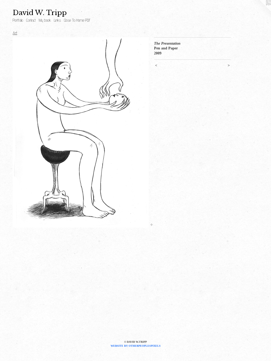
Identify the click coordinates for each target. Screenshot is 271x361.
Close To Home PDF (77, 20)
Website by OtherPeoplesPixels (136, 345)
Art (15, 32)
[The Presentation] (81, 132)
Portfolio (18, 20)
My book (45, 20)
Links (57, 20)
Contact (31, 20)
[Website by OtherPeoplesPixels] (260, 10)
